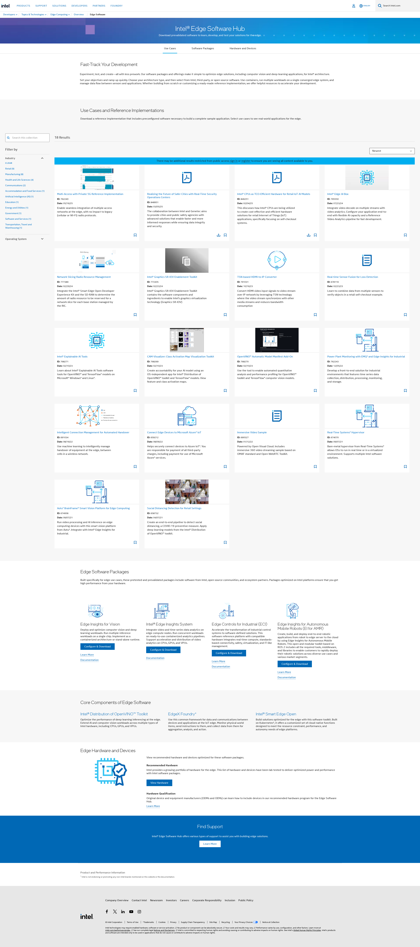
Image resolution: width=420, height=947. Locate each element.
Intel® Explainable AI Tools (72, 356)
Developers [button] (79, 5)
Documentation (89, 660)
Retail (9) (9, 168)
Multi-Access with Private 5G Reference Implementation (90, 194)
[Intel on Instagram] (139, 912)
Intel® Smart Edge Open (276, 713)
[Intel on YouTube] (131, 912)
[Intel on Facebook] (107, 912)
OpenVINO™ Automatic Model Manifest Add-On (265, 356)
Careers (184, 900)
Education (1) (12, 202)
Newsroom (156, 900)
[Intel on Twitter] (115, 912)
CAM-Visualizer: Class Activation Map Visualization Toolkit (180, 356)
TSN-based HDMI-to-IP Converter (257, 277)
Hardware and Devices (243, 48)
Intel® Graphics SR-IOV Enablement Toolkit (172, 277)
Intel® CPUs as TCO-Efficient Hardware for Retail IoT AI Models (273, 194)
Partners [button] (99, 5)
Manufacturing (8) (14, 174)
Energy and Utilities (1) (16, 207)
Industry (10, 158)
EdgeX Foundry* (182, 713)
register (246, 161)
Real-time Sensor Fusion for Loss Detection (352, 277)
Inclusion (230, 900)
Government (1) (13, 213)
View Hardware (159, 782)
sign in (234, 161)
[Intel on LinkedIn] (123, 912)
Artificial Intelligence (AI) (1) (19, 196)
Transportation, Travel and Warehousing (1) (18, 226)
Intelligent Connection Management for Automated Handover (93, 432)
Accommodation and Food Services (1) (24, 190)
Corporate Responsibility (206, 900)
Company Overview (116, 900)
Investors (171, 900)
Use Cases (170, 48)
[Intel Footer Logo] (87, 916)
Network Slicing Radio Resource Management (84, 277)
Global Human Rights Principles (307, 930)
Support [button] (41, 5)
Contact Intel (139, 900)
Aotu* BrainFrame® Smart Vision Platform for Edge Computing (93, 508)
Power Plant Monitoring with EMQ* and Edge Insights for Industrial (366, 356)
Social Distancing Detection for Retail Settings (174, 508)
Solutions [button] (59, 5)
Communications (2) (15, 185)
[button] (210, 641)
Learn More (87, 654)
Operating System (16, 239)
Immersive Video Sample (252, 432)
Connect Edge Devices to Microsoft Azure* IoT (174, 432)
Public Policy (245, 900)
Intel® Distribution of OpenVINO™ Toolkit (114, 713)
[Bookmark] (135, 236)
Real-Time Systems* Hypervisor (345, 432)
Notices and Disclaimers (164, 930)
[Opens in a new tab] (218, 235)
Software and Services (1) (18, 218)
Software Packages (203, 48)
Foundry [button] (117, 5)
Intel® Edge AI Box (337, 194)
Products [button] (23, 5)
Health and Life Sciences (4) (19, 179)
